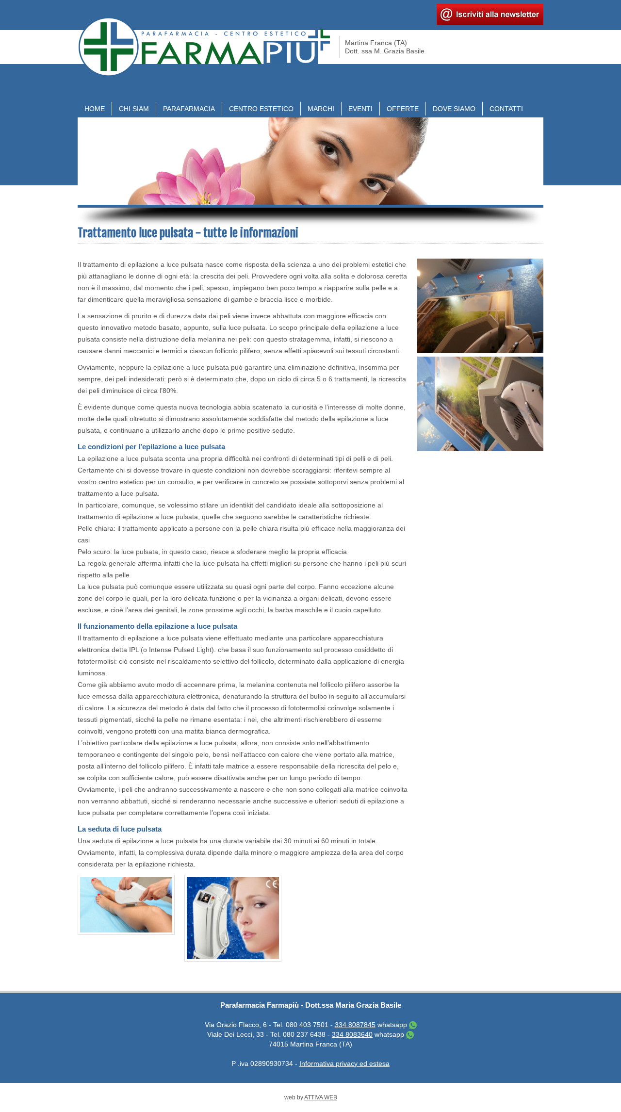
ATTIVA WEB (320, 1097)
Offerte (403, 109)
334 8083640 (352, 1034)
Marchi (321, 109)
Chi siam (134, 109)
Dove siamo (454, 109)
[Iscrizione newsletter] (490, 23)
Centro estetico (261, 109)
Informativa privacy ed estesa (344, 1063)
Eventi (360, 109)
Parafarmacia (189, 109)
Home (94, 109)
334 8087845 (355, 1025)
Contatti (506, 109)
